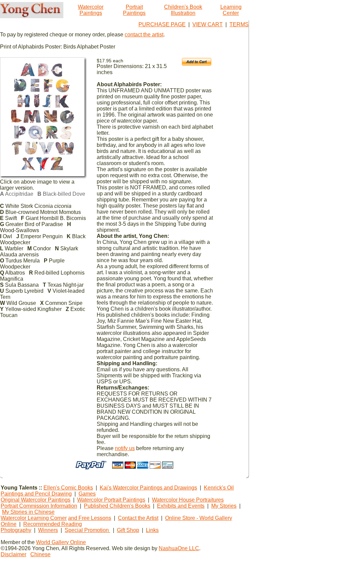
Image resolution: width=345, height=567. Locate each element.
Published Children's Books (117, 506)
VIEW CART (207, 24)
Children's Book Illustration (183, 10)
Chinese (40, 554)
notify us (125, 448)
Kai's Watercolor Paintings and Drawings (148, 488)
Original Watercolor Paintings (35, 500)
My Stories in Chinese (28, 512)
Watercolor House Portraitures (188, 500)
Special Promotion (87, 530)
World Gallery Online (61, 542)
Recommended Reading (52, 524)
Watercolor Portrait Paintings (111, 500)
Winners (48, 530)
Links (152, 530)
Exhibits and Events (181, 506)
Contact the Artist (138, 518)
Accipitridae (16, 194)
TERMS (239, 24)
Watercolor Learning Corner (34, 518)
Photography (16, 530)
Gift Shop (128, 530)
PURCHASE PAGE (162, 24)
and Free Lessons (89, 518)
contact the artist (144, 34)
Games (87, 494)
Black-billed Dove (61, 194)
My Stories (224, 506)
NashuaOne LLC (179, 548)
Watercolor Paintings (90, 10)
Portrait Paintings (134, 10)
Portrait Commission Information (39, 506)
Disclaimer (13, 554)
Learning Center (231, 10)
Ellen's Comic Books (68, 488)
